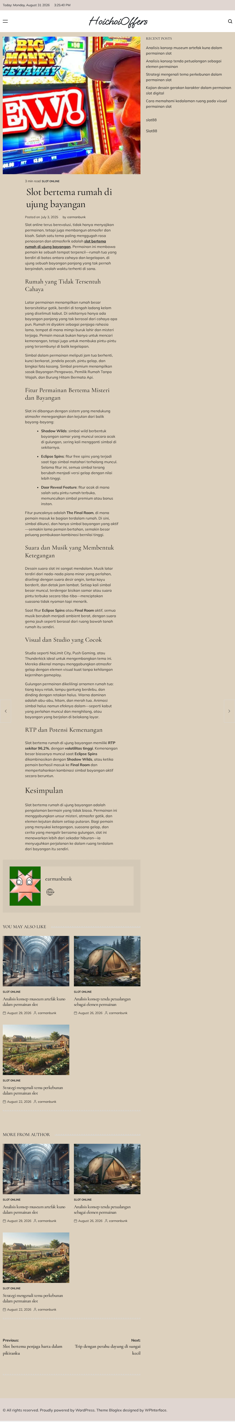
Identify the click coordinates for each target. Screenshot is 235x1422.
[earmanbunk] (25, 886)
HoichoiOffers (118, 21)
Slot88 (151, 131)
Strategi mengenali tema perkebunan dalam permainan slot (33, 1090)
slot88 (151, 120)
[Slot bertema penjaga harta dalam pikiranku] (5, 711)
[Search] (230, 21)
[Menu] (5, 21)
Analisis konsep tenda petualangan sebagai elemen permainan (102, 1001)
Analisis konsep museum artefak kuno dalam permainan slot (34, 1001)
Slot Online (50, 181)
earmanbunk (76, 217)
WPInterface (155, 1410)
